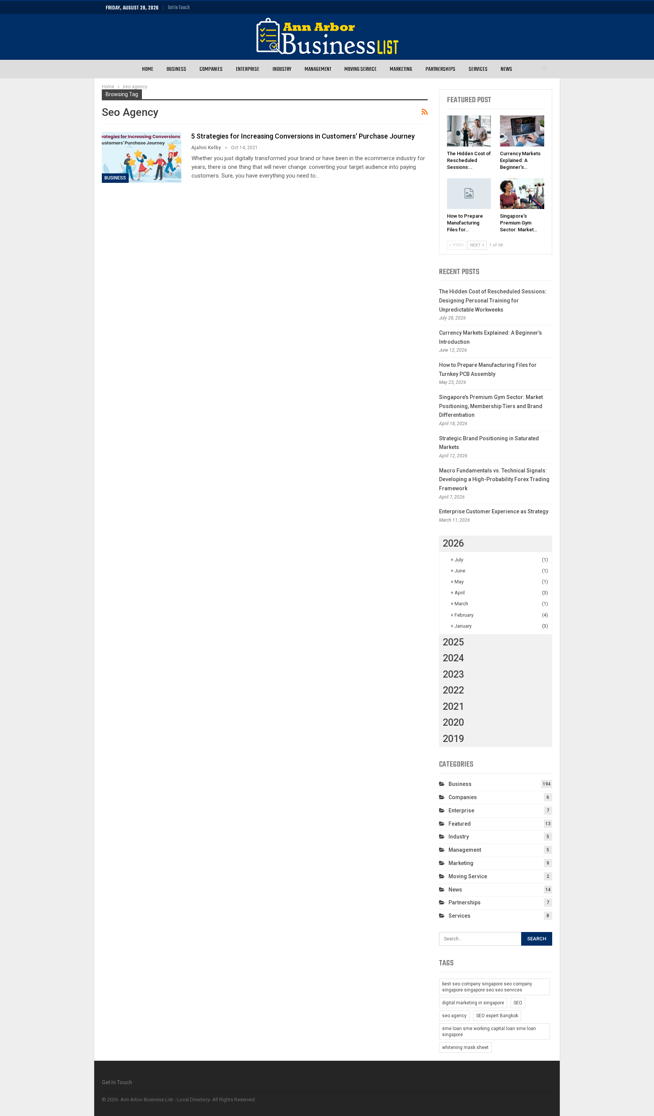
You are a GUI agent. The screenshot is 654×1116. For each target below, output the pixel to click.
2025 (453, 642)
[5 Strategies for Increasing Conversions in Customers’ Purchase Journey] (141, 157)
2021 (453, 706)
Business (176, 69)
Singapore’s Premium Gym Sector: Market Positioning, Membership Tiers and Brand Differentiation (491, 406)
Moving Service (360, 69)
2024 (453, 658)
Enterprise (247, 69)
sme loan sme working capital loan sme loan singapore (489, 1031)
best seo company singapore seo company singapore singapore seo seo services (487, 987)
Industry (281, 69)
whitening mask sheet (465, 1047)
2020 (453, 722)
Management (318, 69)
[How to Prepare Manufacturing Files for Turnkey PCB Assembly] (469, 193)
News (506, 69)
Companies (211, 69)
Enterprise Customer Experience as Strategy (493, 511)
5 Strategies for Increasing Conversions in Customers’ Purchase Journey (303, 136)
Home (147, 69)
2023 (453, 674)
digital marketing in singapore (473, 1002)
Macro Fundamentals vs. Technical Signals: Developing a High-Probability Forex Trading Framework (494, 480)
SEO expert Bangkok (497, 1015)
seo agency (454, 1015)
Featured (459, 824)
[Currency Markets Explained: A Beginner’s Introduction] (522, 131)
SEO (518, 1002)
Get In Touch (179, 7)
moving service (467, 876)
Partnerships (440, 69)
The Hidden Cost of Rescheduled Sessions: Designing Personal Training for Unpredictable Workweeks (493, 300)
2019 (453, 738)
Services (478, 69)
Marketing (401, 69)
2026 (453, 543)
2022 (453, 690)
